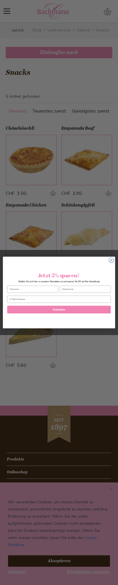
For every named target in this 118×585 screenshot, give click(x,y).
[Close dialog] (111, 260)
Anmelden (59, 309)
